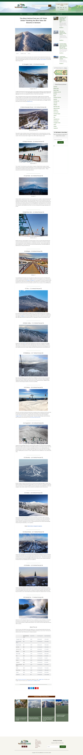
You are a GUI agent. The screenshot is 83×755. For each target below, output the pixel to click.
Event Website (62, 9)
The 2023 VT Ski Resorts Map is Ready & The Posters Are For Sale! (63, 19)
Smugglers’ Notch (41, 679)
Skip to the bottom (43, 59)
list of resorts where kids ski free (35, 417)
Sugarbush (32, 280)
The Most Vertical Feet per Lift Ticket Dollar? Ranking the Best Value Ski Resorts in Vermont (63, 46)
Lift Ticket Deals (38, 741)
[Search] (49, 6)
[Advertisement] (41, 729)
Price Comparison (38, 742)
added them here (29, 101)
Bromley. (38, 680)
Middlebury (35, 680)
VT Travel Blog (37, 746)
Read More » (62, 27)
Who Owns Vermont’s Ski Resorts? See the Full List (34, 718)
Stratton (28, 280)
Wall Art (36, 747)
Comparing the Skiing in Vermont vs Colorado (63, 57)
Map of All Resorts (38, 743)
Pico (25, 343)
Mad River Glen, (30, 680)
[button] (29, 688)
